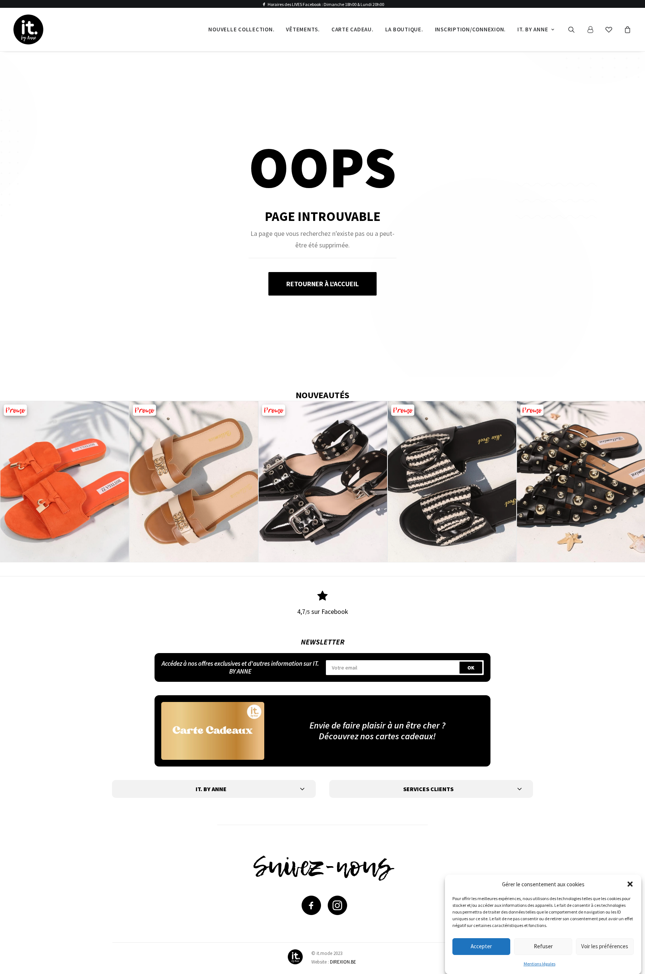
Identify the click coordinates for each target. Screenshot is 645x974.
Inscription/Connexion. (470, 29)
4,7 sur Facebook (322, 611)
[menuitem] (241, 29)
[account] (593, 29)
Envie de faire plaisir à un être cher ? (377, 725)
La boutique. (404, 29)
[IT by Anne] (28, 29)
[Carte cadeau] (212, 731)
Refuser (543, 946)
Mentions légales (539, 964)
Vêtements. (303, 29)
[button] (630, 884)
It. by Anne (532, 29)
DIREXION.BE (343, 962)
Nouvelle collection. (241, 29)
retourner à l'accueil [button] (322, 284)
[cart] (626, 29)
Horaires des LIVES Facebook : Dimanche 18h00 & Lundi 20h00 (326, 4)
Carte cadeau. (352, 29)
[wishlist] (612, 29)
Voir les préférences (604, 946)
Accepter (481, 946)
